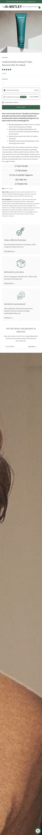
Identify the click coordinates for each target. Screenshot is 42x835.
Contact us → (8, 318)
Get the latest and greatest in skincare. (21, 330)
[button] (7, 70)
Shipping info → (9, 283)
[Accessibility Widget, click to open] (38, 831)
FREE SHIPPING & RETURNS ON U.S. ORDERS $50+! (21, 1)
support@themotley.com (12, 313)
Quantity (5, 79)
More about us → (9, 251)
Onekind (5, 57)
